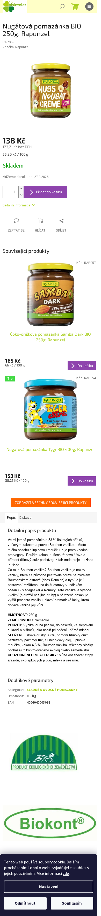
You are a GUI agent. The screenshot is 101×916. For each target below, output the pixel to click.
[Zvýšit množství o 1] (21, 189)
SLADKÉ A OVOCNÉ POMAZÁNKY (52, 690)
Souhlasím (72, 903)
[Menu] (89, 6)
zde (66, 873)
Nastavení (48, 887)
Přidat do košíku (49, 192)
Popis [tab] (11, 517)
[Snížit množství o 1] (21, 195)
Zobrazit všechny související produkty (50, 502)
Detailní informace (17, 205)
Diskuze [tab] (25, 517)
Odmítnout (25, 903)
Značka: (16, 47)
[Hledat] (62, 6)
